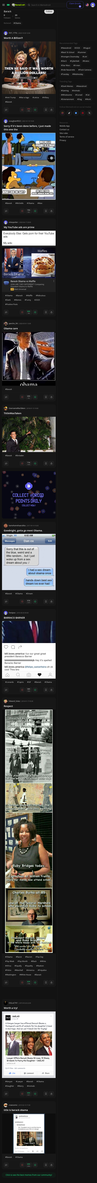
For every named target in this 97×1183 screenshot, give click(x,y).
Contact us (64, 129)
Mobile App (65, 126)
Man (40, 203)
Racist (19, 957)
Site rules (64, 133)
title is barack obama (16, 1110)
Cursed (79, 95)
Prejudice (42, 970)
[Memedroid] (8, 5)
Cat (88, 95)
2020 (38, 300)
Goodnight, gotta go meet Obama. (23, 530)
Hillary (46, 97)
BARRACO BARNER (14, 617)
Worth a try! (11, 1008)
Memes (18, 300)
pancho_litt (13, 323)
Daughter (10, 1086)
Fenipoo (12, 612)
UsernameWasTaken (17, 408)
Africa (8, 966)
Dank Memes (67, 86)
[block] (51, 109)
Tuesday (65, 74)
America (31, 970)
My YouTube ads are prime (19, 227)
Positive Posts (12, 304)
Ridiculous (41, 295)
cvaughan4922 (15, 121)
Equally (19, 966)
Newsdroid (66, 48)
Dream (30, 593)
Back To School (68, 52)
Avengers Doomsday (70, 56)
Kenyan (9, 1081)
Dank (8, 300)
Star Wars (66, 65)
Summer (82, 52)
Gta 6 (64, 61)
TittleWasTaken (12, 413)
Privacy (63, 140)
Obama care (11, 328)
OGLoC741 (13, 1003)
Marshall (19, 970)
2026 (78, 48)
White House (26, 974)
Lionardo (10, 682)
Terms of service (67, 136)
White (43, 961)
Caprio (21, 682)
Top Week (10, 961)
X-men (77, 65)
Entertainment (68, 99)
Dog (80, 99)
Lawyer (20, 1081)
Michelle (20, 203)
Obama (18, 23)
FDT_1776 (13, 33)
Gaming (65, 90)
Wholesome (67, 95)
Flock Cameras (85, 70)
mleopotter (13, 222)
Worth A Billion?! (13, 38)
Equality (29, 966)
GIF (29, 682)
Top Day (40, 957)
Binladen (20, 455)
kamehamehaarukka (17, 525)
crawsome (13, 1105)
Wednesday (78, 74)
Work (88, 99)
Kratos (86, 61)
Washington (11, 974)
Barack (9, 102)
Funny (28, 300)
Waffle (29, 295)
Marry (21, 1086)
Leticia (36, 97)
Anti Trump (11, 97)
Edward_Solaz (14, 701)
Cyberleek (75, 61)
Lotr (85, 56)
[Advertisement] (77, 24)
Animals (31, 1086)
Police (8, 970)
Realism (40, 966)
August (87, 48)
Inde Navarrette (68, 70)
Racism (29, 957)
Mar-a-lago (24, 97)
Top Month (23, 961)
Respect (8, 706)
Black (34, 961)
